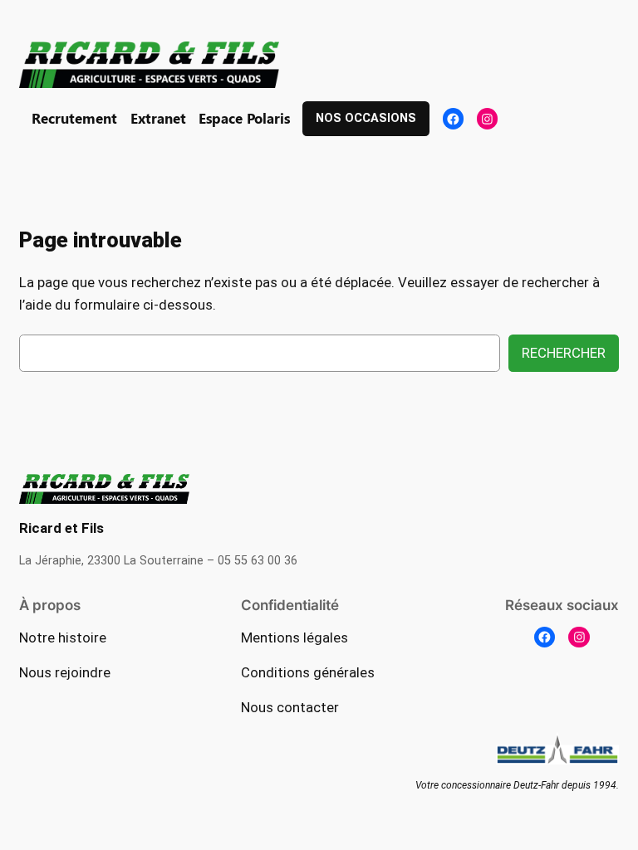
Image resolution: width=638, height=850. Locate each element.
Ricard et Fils (61, 528)
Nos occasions (366, 118)
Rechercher (564, 352)
